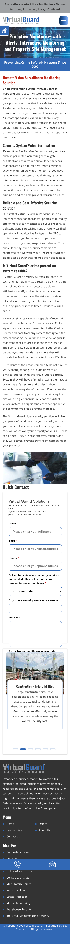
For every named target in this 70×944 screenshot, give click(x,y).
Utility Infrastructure (19, 871)
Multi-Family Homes (19, 884)
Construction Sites (18, 877)
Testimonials (14, 830)
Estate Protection (17, 896)
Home (10, 824)
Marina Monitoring (18, 903)
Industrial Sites (16, 890)
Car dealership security (21, 852)
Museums (13, 858)
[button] (15, 749)
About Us (44, 830)
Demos (43, 824)
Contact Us (13, 836)
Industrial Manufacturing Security (28, 915)
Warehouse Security (19, 909)
